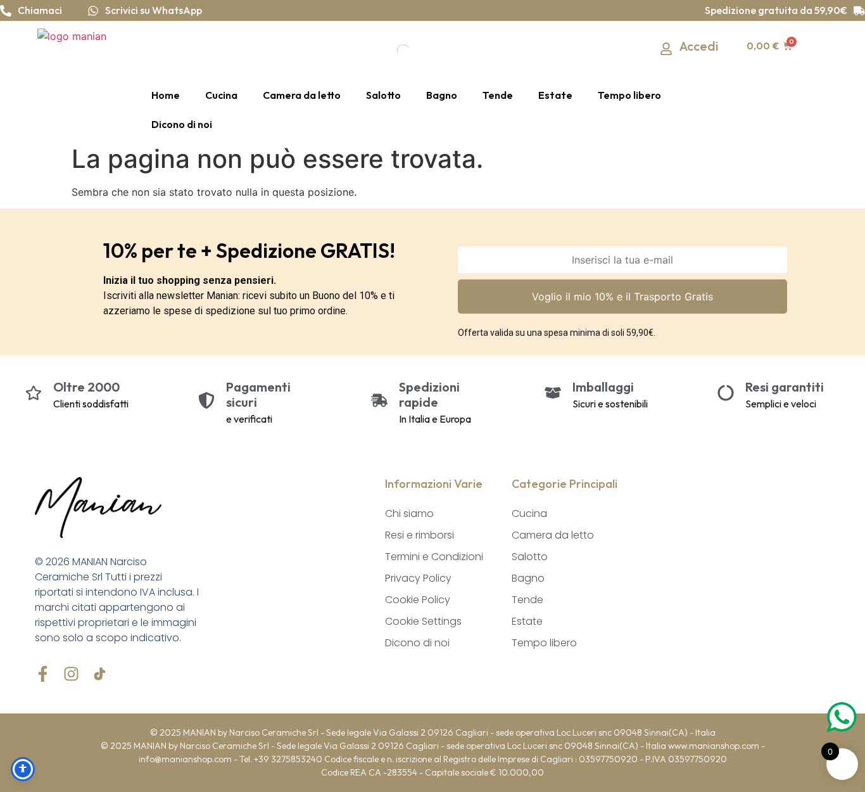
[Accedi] (666, 48)
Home (165, 95)
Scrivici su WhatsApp (153, 10)
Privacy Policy (418, 578)
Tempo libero (629, 95)
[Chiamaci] (5, 10)
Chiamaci (40, 10)
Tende (498, 95)
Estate (555, 95)
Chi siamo (409, 513)
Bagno (441, 95)
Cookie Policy (417, 599)
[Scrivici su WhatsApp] (93, 10)
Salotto (383, 95)
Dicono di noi (181, 124)
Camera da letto (302, 95)
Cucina (221, 95)
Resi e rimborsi (419, 535)
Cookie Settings (423, 621)
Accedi (699, 46)
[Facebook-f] (43, 674)
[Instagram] (71, 674)
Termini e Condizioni (434, 556)
